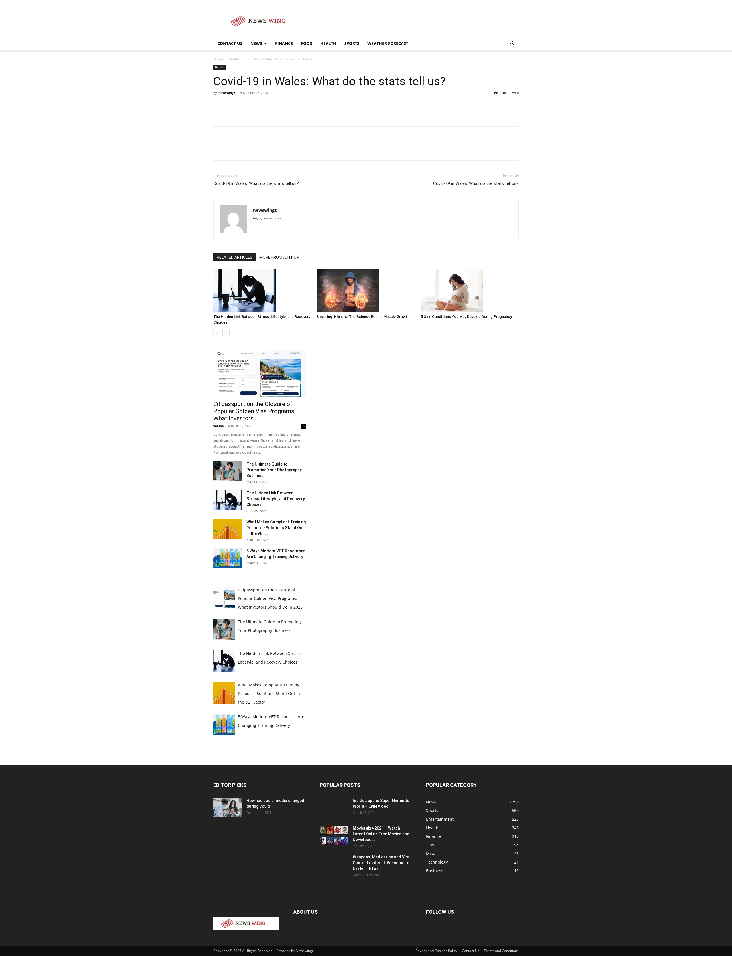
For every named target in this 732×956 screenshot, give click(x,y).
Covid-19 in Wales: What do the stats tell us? (256, 183)
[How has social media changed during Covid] (227, 807)
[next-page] (226, 333)
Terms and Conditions (501, 950)
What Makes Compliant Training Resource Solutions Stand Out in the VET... (276, 528)
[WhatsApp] (258, 105)
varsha (218, 426)
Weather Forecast (387, 43)
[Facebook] (219, 105)
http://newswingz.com (270, 218)
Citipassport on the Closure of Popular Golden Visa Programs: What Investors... (254, 411)
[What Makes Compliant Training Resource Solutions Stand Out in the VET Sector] (227, 529)
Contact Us (229, 43)
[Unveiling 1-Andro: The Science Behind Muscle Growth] (366, 290)
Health (328, 43)
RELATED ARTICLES (234, 257)
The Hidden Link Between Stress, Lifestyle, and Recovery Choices (275, 499)
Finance (284, 43)
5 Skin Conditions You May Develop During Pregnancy (467, 316)
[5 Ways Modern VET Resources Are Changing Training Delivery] (227, 558)
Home (218, 59)
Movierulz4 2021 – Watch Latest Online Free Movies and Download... (381, 834)
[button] (512, 44)
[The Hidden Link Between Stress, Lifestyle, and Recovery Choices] (262, 290)
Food (306, 43)
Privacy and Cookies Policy (436, 950)
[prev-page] (216, 333)
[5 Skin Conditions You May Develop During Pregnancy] (470, 290)
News (256, 43)
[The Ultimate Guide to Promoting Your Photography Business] (227, 471)
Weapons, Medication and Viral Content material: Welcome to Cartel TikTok (382, 863)
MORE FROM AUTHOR (279, 257)
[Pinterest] (245, 105)
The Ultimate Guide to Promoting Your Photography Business (274, 470)
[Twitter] (232, 105)
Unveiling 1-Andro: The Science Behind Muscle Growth (363, 316)
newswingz (226, 92)
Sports (351, 43)
